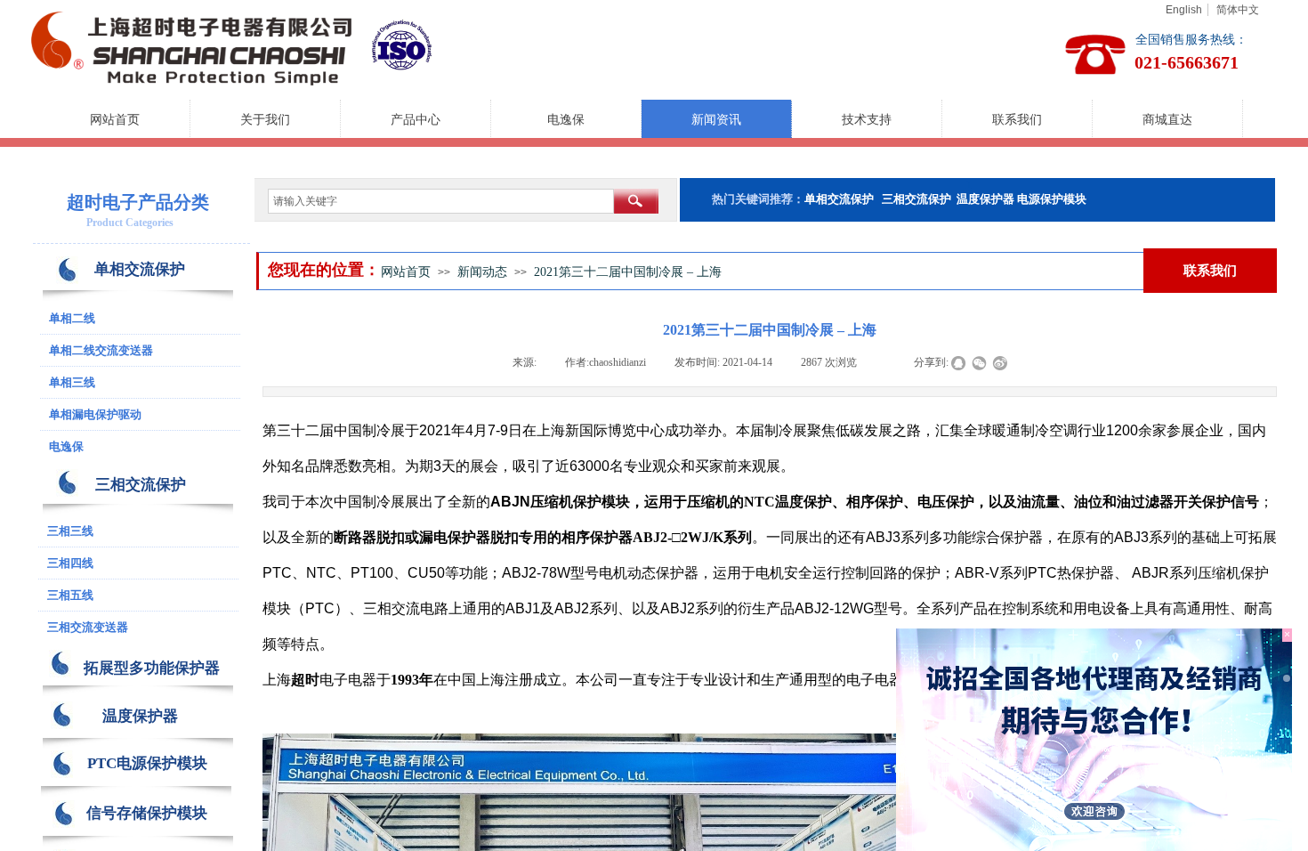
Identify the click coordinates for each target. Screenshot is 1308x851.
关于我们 (265, 119)
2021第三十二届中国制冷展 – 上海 (628, 272)
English (1184, 10)
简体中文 (1237, 10)
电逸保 (566, 119)
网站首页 (115, 119)
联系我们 (1017, 119)
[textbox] (441, 201)
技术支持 (867, 119)
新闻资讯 (716, 119)
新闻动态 (482, 272)
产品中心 (415, 119)
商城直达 (1167, 119)
